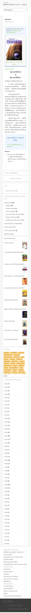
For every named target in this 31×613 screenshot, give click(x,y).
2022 (6, 387)
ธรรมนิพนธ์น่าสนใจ (9, 238)
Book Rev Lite (12, 609)
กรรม (6, 368)
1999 (5, 446)
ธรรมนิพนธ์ (7, 203)
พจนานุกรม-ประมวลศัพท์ (11, 576)
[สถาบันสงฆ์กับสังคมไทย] (24, 342)
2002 (6, 436)
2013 (5, 408)
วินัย (21, 368)
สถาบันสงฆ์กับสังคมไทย (11, 339)
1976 (5, 523)
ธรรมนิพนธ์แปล (8, 227)
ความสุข (21, 353)
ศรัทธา (22, 361)
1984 (5, 498)
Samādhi (21, 372)
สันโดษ (7, 363)
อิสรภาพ (19, 359)
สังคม (14, 370)
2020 (6, 394)
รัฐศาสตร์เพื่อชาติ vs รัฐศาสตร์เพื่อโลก (14, 63)
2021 (5, 390)
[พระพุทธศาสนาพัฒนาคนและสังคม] (24, 293)
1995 (5, 460)
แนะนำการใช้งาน (8, 586)
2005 (6, 425)
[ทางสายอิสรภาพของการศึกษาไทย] (24, 257)
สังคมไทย (7, 372)
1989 (5, 481)
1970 (5, 540)
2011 (5, 415)
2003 (6, 432)
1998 (5, 450)
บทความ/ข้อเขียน (10, 211)
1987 (5, 488)
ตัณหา (13, 363)
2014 (5, 404)
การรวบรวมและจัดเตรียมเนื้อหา (12, 596)
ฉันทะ (6, 359)
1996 (5, 457)
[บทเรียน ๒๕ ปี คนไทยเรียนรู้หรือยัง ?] (24, 269)
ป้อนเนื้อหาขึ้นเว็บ (8, 559)
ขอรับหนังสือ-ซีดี (8, 588)
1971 (5, 537)
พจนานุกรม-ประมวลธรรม (11, 579)
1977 (5, 519)
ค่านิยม (13, 359)
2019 (5, 397)
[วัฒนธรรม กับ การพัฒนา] (24, 332)
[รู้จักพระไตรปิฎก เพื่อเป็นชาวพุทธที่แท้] (24, 314)
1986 (5, 491)
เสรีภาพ (21, 370)
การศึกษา (13, 353)
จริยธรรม (7, 361)
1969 (5, 543)
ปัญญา (7, 353)
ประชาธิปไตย (14, 368)
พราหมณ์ (16, 355)
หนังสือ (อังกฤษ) (10, 208)
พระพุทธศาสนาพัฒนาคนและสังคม (14, 288)
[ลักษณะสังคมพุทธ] (24, 323)
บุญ (23, 357)
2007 (6, 422)
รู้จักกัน (6, 593)
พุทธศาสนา (8, 366)
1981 (5, 509)
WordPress (25, 609)
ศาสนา (14, 372)
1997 (5, 453)
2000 (6, 443)
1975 (5, 526)
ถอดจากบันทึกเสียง (9, 230)
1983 (5, 502)
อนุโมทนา (15, 361)
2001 (5, 439)
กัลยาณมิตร (20, 363)
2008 (6, 418)
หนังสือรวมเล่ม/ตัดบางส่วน (13, 220)
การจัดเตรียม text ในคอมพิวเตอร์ (13, 557)
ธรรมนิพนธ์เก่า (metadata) (12, 223)
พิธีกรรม (21, 366)
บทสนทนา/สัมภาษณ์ (11, 217)
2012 (5, 411)
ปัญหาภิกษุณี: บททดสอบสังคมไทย (14, 276)
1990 (5, 477)
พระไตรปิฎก (8, 357)
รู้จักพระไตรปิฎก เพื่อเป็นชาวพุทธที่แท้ (15, 309)
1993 (5, 467)
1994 (5, 464)
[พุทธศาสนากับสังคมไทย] (24, 302)
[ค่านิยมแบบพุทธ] (24, 245)
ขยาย (5, 375)
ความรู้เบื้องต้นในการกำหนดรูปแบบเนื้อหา (15, 564)
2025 (6, 384)
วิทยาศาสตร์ (8, 355)
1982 (5, 505)
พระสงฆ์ (16, 357)
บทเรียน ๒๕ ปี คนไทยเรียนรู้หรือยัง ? (15, 264)
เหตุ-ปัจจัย (8, 370)
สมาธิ (15, 366)
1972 (5, 533)
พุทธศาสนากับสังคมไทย (11, 300)
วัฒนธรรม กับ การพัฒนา (11, 330)
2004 (6, 429)
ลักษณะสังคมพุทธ (9, 321)
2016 (5, 401)
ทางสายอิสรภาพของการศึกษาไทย (13, 252)
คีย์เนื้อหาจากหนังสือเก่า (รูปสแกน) (13, 552)
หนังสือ (7, 205)
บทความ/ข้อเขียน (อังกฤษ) (13, 214)
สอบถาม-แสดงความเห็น (10, 591)
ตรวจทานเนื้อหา (8, 554)
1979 (5, 516)
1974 (5, 530)
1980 (5, 512)
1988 (5, 484)
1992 (5, 470)
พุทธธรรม (6, 574)
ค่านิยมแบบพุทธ (9, 243)
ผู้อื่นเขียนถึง (7, 234)
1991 (5, 474)
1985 (5, 495)
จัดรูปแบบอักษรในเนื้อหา (11, 562)
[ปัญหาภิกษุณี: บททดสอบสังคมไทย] (24, 281)
